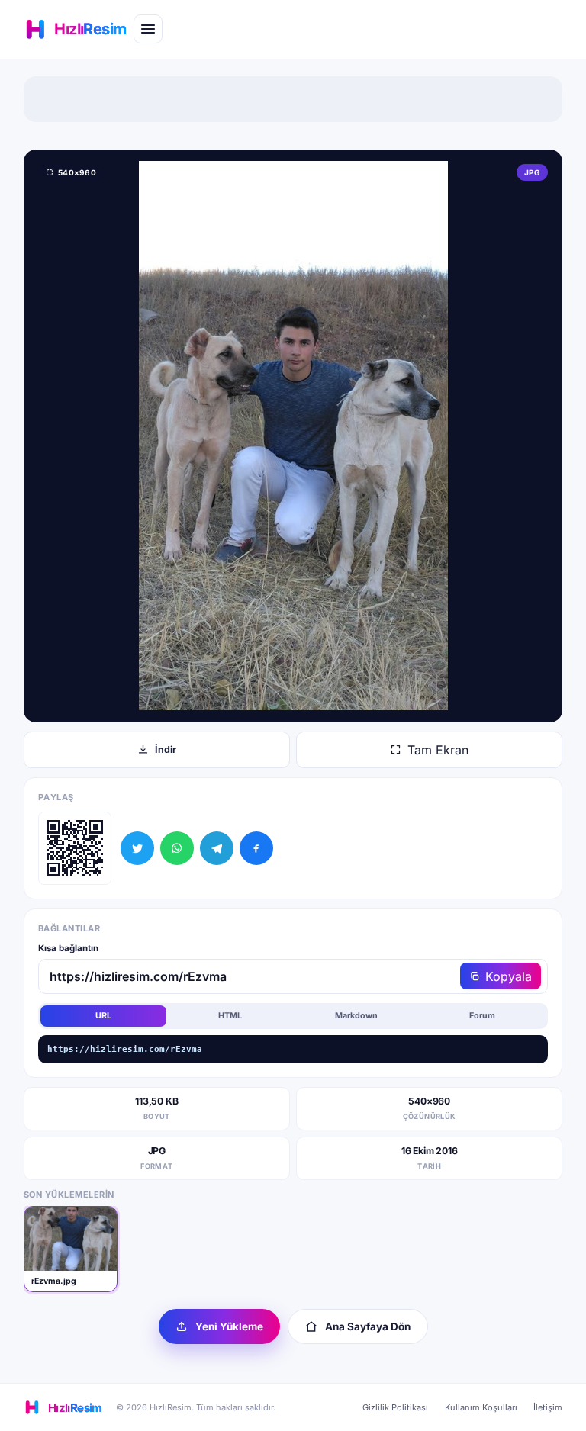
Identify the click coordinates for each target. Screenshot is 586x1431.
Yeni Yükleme (229, 1326)
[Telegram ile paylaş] (216, 848)
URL (103, 1016)
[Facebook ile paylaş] (256, 848)
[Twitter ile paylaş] (137, 848)
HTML (230, 1016)
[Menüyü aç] (148, 28)
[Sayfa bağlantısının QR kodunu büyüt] (74, 848)
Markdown (356, 1016)
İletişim (547, 1407)
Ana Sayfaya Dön (368, 1326)
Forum (482, 1016)
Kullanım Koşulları (481, 1407)
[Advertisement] (293, 99)
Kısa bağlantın (68, 948)
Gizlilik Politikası (395, 1407)
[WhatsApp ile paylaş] (177, 848)
